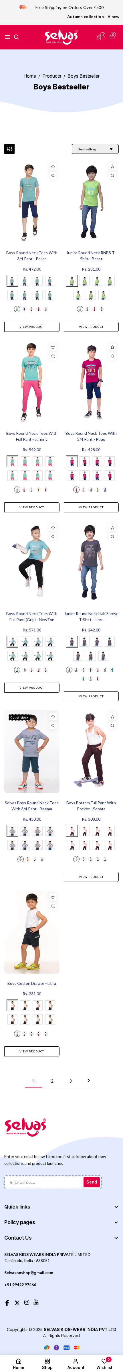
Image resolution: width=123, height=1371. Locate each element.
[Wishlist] (53, 166)
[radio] (12, 281)
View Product (31, 326)
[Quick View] (53, 175)
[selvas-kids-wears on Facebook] (7, 1302)
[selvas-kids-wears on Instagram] (26, 1302)
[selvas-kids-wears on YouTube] (35, 1302)
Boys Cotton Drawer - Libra (31, 983)
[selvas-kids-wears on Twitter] (17, 1302)
